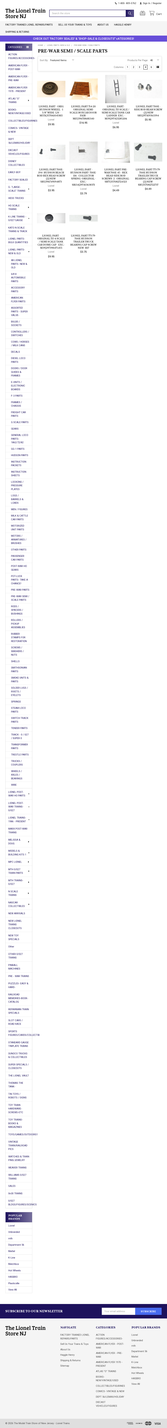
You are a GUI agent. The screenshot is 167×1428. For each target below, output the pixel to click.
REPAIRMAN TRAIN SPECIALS (18, 1011)
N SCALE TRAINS (13, 893)
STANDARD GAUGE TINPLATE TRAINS (18, 1044)
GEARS (15, 428)
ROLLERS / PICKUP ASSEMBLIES (18, 624)
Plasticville (13, 1283)
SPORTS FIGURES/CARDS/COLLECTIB (20, 1033)
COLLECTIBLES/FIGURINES (20, 120)
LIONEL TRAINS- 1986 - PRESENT (17, 819)
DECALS (15, 351)
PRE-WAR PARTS (20, 589)
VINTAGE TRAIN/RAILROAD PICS (17, 1145)
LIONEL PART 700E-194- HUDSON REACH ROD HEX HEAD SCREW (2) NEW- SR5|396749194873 (51, 175)
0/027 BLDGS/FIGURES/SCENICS (20, 1202)
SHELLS (15, 661)
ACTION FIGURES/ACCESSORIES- (20, 56)
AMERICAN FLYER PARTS (18, 299)
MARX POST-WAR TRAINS (17, 830)
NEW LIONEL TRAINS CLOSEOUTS (15, 924)
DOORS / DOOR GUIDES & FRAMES (19, 372)
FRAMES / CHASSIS (16, 404)
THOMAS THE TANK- (15, 1084)
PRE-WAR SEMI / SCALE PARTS (20, 598)
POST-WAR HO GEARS (19, 568)
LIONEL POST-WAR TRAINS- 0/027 (15, 807)
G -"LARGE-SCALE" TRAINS (16, 189)
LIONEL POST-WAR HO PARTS (16, 794)
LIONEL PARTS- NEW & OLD (16, 251)
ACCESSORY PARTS (18, 289)
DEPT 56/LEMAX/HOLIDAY (19, 141)
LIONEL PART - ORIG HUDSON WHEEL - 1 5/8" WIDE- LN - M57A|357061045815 (51, 111)
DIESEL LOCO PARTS (18, 360)
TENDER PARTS (19, 728)
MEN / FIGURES (19, 509)
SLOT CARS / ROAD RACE (15, 1022)
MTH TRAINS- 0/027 (15, 882)
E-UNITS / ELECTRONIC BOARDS (18, 386)
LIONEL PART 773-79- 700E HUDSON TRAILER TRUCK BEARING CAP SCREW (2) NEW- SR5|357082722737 (148, 177)
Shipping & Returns (17, 31)
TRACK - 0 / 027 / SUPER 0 (20, 736)
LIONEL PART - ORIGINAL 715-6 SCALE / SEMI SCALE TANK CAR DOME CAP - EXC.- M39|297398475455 (51, 241)
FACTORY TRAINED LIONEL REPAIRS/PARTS (29, 24)
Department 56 (16, 1244)
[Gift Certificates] (143, 13)
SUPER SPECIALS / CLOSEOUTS (18, 1066)
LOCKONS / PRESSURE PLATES (17, 485)
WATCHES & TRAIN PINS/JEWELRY (18, 1158)
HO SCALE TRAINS (14, 207)
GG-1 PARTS (17, 448)
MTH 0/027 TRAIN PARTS (15, 871)
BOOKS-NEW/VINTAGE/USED (19, 111)
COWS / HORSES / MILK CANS (20, 343)
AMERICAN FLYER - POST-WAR (18, 67)
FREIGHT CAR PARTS (18, 414)
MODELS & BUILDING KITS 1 (17, 852)
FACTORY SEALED (18, 179)
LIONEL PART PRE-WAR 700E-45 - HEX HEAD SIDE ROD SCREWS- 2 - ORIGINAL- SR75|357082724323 (116, 175)
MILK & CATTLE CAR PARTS (19, 517)
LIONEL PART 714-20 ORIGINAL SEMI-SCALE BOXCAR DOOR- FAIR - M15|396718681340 (83, 112)
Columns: (119, 67)
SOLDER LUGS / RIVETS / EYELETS (19, 691)
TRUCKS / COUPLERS (17, 763)
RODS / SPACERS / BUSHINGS (17, 610)
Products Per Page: (138, 60)
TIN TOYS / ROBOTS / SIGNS (17, 1096)
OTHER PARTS (18, 549)
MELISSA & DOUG (14, 841)
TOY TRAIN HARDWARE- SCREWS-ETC (15, 1109)
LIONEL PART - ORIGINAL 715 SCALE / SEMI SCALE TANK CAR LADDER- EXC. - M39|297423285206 (116, 112)
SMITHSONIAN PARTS (19, 669)
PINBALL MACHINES (14, 967)
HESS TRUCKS (16, 198)
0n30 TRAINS (15, 1193)
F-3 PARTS (17, 395)
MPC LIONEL (15, 861)
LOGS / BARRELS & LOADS (17, 499)
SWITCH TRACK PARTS (19, 720)
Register (157, 3)
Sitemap (64, 1365)
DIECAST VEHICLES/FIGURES (19, 152)
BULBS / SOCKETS (16, 323)
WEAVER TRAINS (17, 1167)
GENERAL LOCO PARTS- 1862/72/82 (19, 439)
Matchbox (13, 1264)
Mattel (11, 1251)
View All (12, 1289)
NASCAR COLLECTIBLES (16, 904)
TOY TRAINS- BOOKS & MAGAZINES (15, 1123)
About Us (103, 24)
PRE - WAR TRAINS (18, 976)
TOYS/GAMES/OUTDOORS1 (20, 1134)
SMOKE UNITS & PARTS (20, 679)
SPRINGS (16, 701)
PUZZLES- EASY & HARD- (18, 985)
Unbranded (14, 1232)
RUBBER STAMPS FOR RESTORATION (19, 637)
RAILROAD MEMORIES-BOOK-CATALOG (18, 998)
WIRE (14, 784)
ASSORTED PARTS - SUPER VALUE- (19, 311)
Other (11, 946)
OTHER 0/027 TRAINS (15, 956)
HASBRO (13, 1276)
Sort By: (44, 60)
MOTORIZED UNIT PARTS (17, 527)
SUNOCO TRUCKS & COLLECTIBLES (17, 1055)
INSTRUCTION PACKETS (18, 463)
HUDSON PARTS (19, 455)
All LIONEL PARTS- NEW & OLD (19, 264)
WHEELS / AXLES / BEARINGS (16, 775)
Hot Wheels (14, 1270)
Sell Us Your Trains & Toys (75, 24)
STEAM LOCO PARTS (18, 710)
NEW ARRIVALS (16, 913)
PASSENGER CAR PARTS (17, 558)
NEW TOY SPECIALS (13, 937)
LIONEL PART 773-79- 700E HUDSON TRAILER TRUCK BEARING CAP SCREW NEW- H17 (83, 241)
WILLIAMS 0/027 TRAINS (17, 1176)
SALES (11, 1186)
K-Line (11, 1257)
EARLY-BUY (14, 172)
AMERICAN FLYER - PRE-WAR (18, 78)
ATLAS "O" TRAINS (14, 100)
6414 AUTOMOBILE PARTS (18, 278)
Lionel (11, 1225)
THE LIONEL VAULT (18, 1075)
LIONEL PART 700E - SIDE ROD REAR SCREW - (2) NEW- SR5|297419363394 (148, 111)
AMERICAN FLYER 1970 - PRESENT (17, 89)
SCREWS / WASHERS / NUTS (17, 651)
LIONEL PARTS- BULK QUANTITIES (18, 240)
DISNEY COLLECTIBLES (16, 163)
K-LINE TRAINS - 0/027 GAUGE (17, 218)
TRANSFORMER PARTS (19, 746)
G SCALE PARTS (20, 422)
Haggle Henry (122, 24)
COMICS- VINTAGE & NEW (18, 130)
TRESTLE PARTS (20, 754)
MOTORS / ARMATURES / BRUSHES (18, 539)
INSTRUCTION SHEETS (18, 473)
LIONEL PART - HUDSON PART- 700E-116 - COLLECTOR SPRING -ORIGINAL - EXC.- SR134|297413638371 (83, 177)
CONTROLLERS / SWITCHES (20, 333)
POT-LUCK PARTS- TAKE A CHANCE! (19, 580)
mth (10, 1238)
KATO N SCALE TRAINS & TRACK (17, 229)
